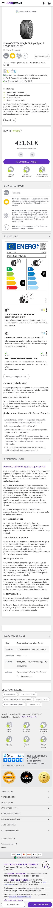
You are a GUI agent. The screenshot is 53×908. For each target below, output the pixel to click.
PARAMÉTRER (13, 905)
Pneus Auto (13, 714)
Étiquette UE (11, 236)
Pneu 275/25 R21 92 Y (28, 694)
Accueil (4, 714)
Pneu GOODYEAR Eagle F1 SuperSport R (17, 699)
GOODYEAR (36, 714)
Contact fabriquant (14, 636)
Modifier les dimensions (11, 50)
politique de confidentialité (20, 897)
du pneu (14, 459)
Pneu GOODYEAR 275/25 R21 (14, 704)
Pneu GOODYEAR (42, 699)
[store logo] (15, 3)
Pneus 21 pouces (34, 704)
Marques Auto (24, 714)
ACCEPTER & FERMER (39, 905)
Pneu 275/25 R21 (10, 694)
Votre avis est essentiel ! (9, 844)
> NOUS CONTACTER (8, 838)
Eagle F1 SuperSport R (10, 717)
